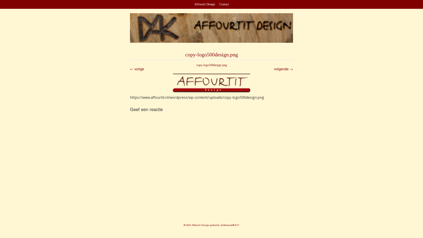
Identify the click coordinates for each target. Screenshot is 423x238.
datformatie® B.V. (229, 225)
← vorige (137, 68)
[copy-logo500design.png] (211, 83)
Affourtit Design (204, 4)
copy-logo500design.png (211, 65)
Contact (224, 4)
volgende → (283, 68)
